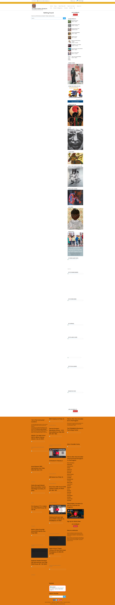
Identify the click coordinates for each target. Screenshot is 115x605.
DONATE (71, 8)
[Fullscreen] (64, 456)
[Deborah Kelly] (75, 244)
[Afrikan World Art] (75, 115)
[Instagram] (81, 0)
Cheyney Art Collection (66, 602)
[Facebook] (54, 600)
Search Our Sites (71, 6)
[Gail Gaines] (75, 218)
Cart (51, 8)
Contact (66, 8)
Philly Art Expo (53, 602)
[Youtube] (82, 0)
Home (51, 6)
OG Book (61, 602)
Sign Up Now (75, 14)
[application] (39, 553)
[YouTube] (61, 600)
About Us (79, 6)
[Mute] (63, 456)
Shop (55, 6)
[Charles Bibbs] (75, 158)
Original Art (58, 602)
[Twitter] (56, 600)
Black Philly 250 (62, 6)
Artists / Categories (58, 8)
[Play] (50, 456)
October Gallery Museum (39, 8)
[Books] (75, 139)
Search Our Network (48, 602)
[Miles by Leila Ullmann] (75, 197)
